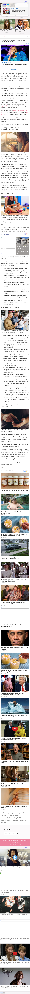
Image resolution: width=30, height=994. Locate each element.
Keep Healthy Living (6, 37)
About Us (9, 840)
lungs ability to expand (15, 437)
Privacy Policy (23, 840)
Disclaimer (15, 842)
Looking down (5, 152)
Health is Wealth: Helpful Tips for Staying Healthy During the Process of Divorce (13, 820)
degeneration (4, 106)
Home (4, 840)
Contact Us (15, 840)
